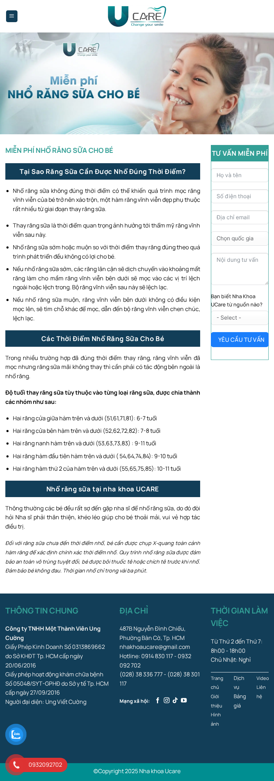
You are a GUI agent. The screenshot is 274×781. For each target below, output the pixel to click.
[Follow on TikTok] (175, 700)
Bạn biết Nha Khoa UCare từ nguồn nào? (237, 300)
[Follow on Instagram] (166, 700)
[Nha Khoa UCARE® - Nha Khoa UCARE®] (137, 16)
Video (263, 678)
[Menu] (12, 16)
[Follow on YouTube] (184, 700)
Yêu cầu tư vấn (241, 340)
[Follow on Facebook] (158, 700)
